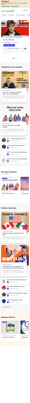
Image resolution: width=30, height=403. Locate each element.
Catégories (11, 15)
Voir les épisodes (8, 45)
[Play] (25, 48)
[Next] (8, 53)
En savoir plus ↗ (15, 6)
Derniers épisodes (20, 15)
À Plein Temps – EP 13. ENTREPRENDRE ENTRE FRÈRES (14, 48)
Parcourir (4, 15)
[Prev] (4, 53)
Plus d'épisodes (6, 307)
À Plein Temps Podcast (9, 39)
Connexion (25, 10)
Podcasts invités (5, 6)
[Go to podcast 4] (15, 58)
